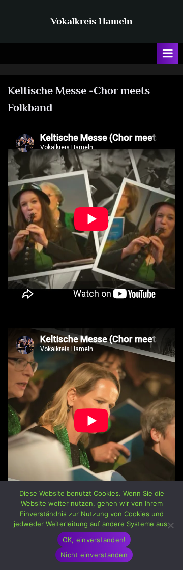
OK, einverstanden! (94, 539)
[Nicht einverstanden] (170, 525)
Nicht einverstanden (94, 555)
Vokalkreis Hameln (91, 20)
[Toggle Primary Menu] (167, 53)
